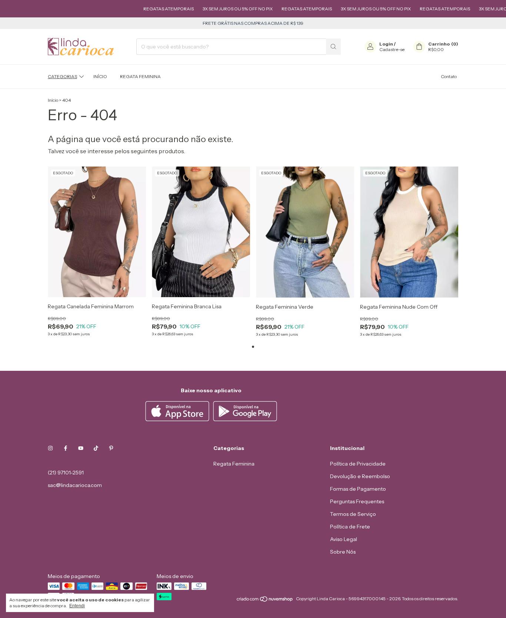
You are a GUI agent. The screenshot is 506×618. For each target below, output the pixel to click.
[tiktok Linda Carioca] (96, 448)
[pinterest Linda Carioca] (111, 448)
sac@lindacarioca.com (75, 485)
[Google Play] (245, 419)
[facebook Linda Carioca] (65, 448)
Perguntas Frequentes (357, 501)
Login (386, 44)
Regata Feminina (140, 76)
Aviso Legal (343, 539)
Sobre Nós (343, 551)
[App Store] (178, 419)
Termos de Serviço (353, 514)
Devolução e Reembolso (360, 476)
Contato (449, 76)
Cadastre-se (392, 49)
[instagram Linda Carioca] (50, 448)
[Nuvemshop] (265, 600)
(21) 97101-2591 (66, 472)
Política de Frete (350, 526)
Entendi (77, 605)
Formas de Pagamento (358, 489)
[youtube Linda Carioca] (80, 448)
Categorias (62, 76)
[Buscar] (333, 46)
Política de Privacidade (358, 463)
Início (100, 76)
